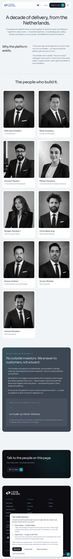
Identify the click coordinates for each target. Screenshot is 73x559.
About (29, 503)
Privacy (51, 503)
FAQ (28, 509)
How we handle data (18, 553)
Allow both (17, 549)
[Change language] (39, 5)
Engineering (9, 506)
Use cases (9, 503)
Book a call (56, 5)
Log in (45, 5)
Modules (8, 513)
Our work (30, 506)
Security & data (10, 509)
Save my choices (42, 549)
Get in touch (13, 469)
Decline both (28, 549)
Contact (29, 513)
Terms (50, 506)
